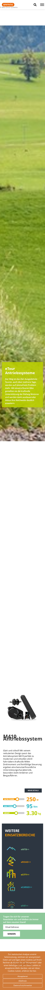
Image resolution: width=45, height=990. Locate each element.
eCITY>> (25, 874)
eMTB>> (25, 849)
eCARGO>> (26, 887)
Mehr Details (33, 790)
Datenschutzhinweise (23, 985)
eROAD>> (26, 861)
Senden (12, 933)
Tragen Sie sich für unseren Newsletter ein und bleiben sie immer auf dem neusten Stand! (21, 919)
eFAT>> (24, 899)
